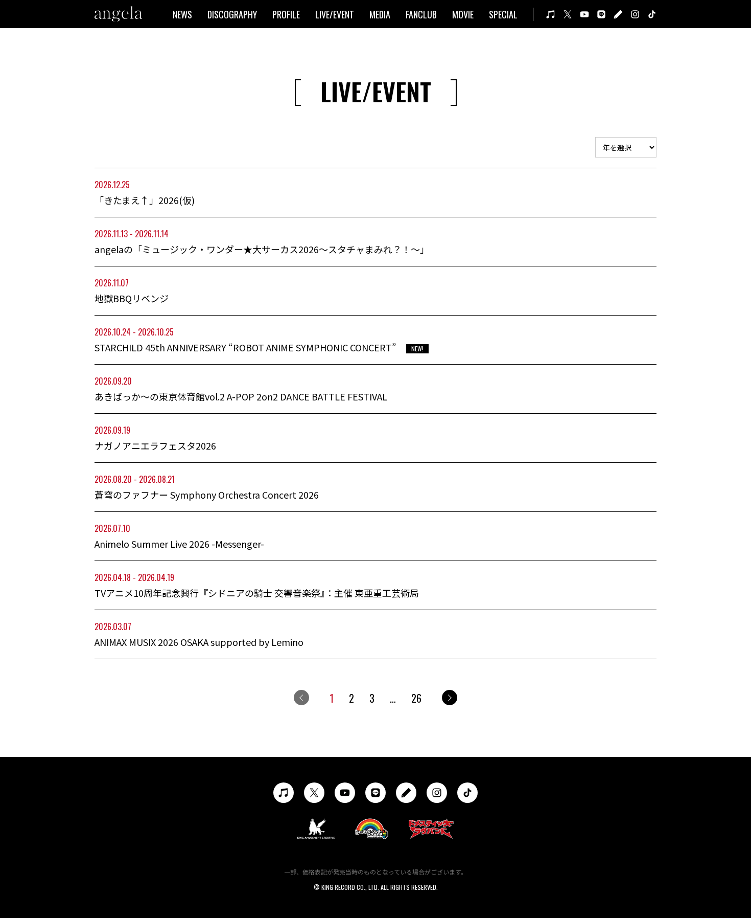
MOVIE (463, 14)
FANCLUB (421, 14)
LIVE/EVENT (334, 14)
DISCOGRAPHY (232, 14)
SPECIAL (503, 14)
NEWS (182, 14)
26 (416, 698)
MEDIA (379, 14)
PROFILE (286, 14)
